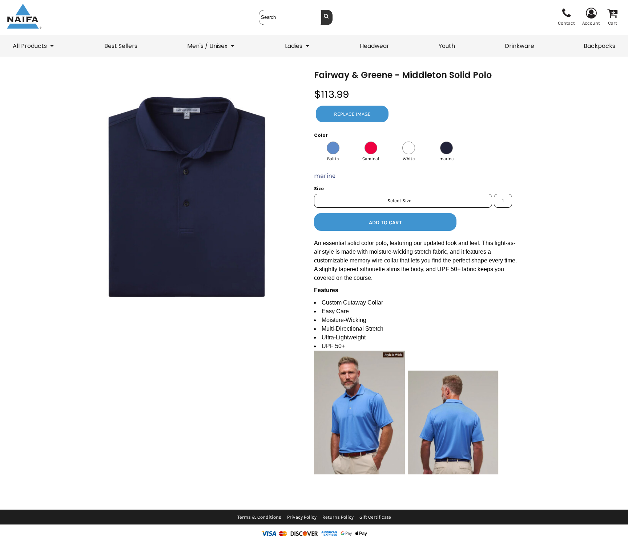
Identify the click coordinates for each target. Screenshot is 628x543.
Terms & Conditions (259, 517)
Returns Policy (338, 517)
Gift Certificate (375, 517)
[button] (34, 46)
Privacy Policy (302, 517)
